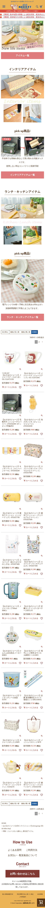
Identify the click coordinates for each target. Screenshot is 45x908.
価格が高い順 (25, 332)
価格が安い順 (14, 332)
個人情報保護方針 (7, 894)
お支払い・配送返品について (22, 855)
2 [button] (39, 342)
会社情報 (40, 894)
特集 (4, 831)
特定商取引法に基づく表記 (25, 894)
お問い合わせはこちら (22, 873)
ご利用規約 (22, 897)
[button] (42, 342)
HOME (4, 823)
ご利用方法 (31, 850)
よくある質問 (14, 850)
